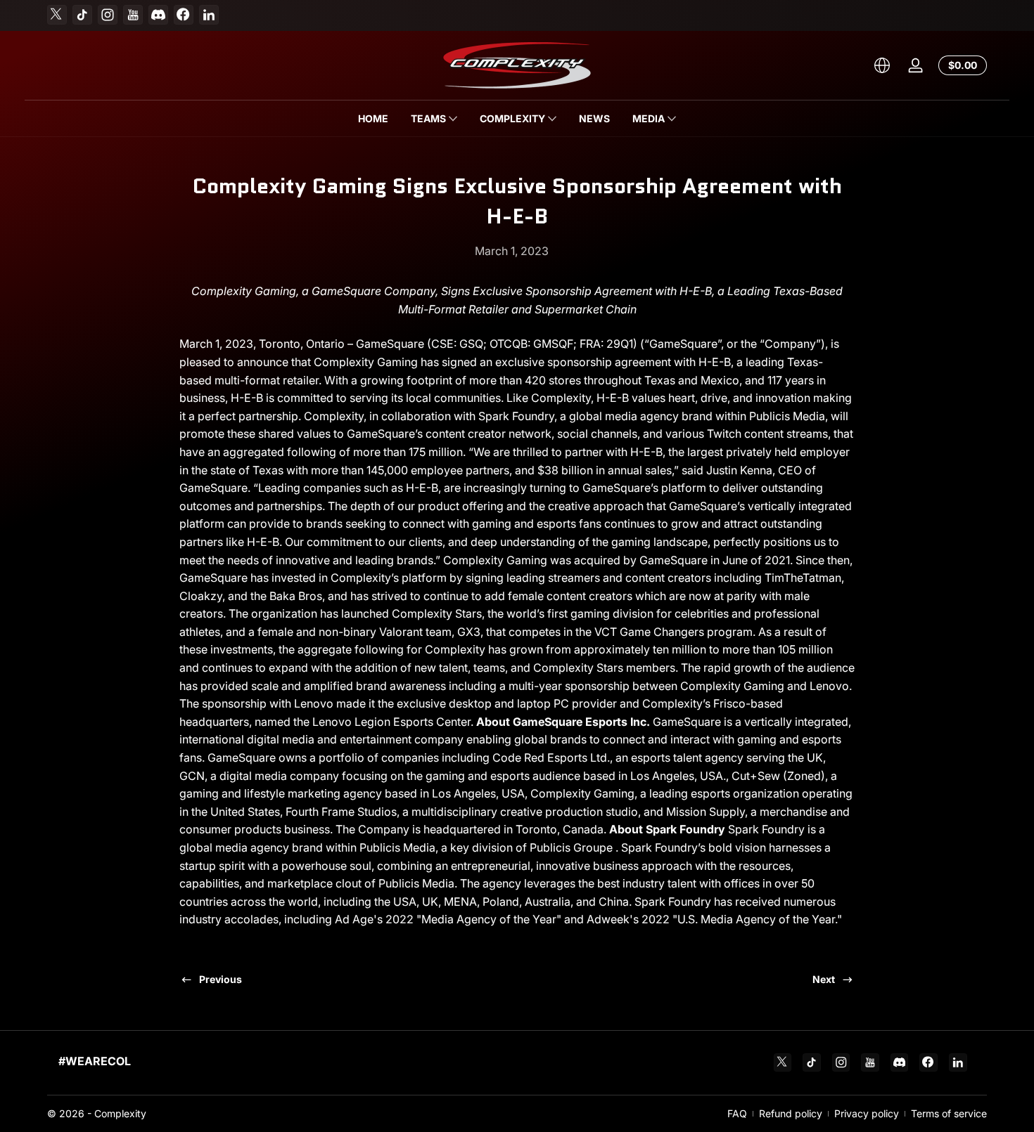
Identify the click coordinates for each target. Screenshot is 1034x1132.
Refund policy (790, 1113)
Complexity (120, 1113)
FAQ (737, 1113)
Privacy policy (866, 1113)
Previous (220, 979)
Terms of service (949, 1113)
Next (823, 979)
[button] (882, 65)
